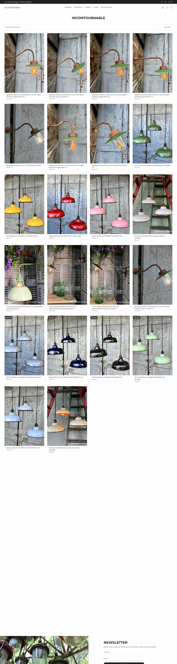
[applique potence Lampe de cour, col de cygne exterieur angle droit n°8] (24, 63)
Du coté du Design (12, 2)
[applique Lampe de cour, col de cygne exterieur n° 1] (110, 133)
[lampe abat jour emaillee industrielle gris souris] (24, 345)
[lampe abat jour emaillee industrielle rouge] (67, 204)
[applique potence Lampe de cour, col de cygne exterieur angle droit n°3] (67, 133)
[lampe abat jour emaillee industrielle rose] (110, 204)
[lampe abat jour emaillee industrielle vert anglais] (152, 133)
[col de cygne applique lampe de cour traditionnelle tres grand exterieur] (67, 275)
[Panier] (171, 7)
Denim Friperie (25, 2)
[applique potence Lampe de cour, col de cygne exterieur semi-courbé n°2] (152, 275)
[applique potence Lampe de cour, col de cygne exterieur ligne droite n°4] (152, 63)
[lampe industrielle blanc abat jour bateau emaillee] (152, 204)
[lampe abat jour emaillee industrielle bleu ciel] (24, 416)
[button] (68, 7)
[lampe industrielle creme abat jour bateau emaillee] (67, 416)
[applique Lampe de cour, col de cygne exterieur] (24, 133)
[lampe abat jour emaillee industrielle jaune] (24, 204)
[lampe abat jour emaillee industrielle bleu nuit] (67, 345)
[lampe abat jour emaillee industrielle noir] (110, 345)
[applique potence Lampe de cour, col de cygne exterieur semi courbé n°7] (67, 63)
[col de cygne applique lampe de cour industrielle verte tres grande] (24, 275)
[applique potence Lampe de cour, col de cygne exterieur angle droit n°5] (110, 63)
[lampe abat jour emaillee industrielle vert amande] (152, 345)
